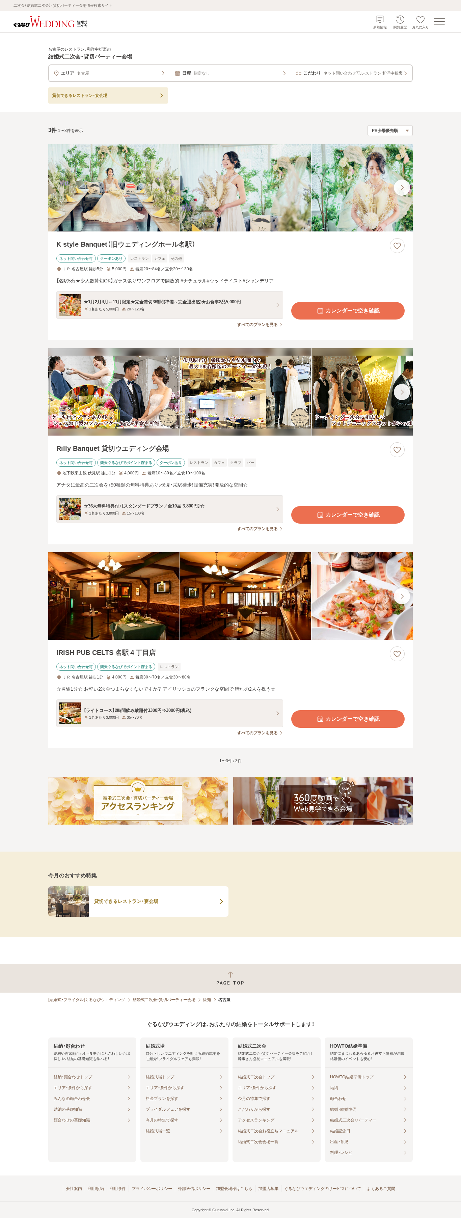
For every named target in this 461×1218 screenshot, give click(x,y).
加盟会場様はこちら (234, 1188)
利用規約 (96, 1188)
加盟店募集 (268, 1188)
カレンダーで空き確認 (353, 310)
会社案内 (74, 1188)
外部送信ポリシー (194, 1188)
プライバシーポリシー (152, 1188)
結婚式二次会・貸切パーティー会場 (164, 999)
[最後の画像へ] (402, 187)
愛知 (207, 999)
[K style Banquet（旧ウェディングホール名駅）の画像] (230, 187)
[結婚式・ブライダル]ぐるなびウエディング (86, 999)
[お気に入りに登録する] (397, 245)
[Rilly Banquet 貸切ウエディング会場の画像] (230, 392)
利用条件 (118, 1188)
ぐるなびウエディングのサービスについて (322, 1188)
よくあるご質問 (381, 1188)
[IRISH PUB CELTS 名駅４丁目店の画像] (230, 596)
